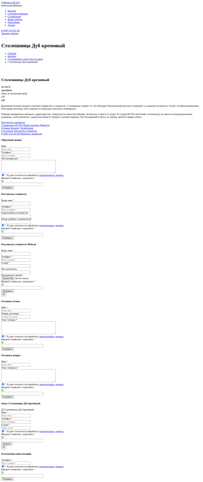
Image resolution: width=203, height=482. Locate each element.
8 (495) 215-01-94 (10, 30)
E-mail (5, 263)
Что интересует (9, 158)
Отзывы (5, 128)
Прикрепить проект (12, 275)
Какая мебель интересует (14, 212)
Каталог (15, 128)
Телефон (6, 152)
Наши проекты (31, 125)
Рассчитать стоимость (13, 122)
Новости (44, 125)
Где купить (7, 131)
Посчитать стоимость (25, 131)
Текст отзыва (9, 319)
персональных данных (51, 175)
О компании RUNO (12, 125)
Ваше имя (7, 200)
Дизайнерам (26, 128)
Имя (3, 146)
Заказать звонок (9, 33)
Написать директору (31, 133)
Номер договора (10, 313)
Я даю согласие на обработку (34, 175)
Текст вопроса (10, 367)
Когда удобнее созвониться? (16, 219)
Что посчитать (9, 269)
